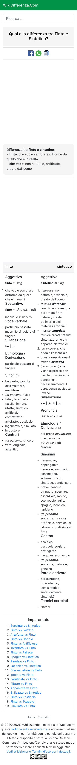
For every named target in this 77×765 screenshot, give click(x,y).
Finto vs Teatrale (22, 701)
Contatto (44, 717)
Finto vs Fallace (21, 652)
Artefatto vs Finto (23, 634)
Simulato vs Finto (22, 706)
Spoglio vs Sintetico (24, 657)
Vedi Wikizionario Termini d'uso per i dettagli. (39, 751)
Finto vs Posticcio (23, 697)
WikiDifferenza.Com (20, 5)
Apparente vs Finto (23, 688)
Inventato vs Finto (23, 648)
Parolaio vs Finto (22, 661)
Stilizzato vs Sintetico (25, 692)
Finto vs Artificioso (23, 643)
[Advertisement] (38, 103)
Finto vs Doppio (21, 639)
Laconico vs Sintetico (25, 666)
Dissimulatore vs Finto (26, 670)
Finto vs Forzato (21, 630)
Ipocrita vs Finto (21, 675)
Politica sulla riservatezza (29, 729)
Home (31, 717)
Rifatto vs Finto (21, 683)
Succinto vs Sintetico (25, 625)
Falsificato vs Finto (23, 679)
